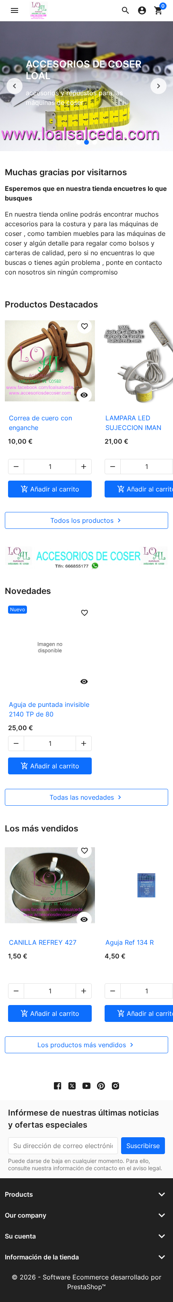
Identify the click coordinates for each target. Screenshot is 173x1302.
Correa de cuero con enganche (40, 423)
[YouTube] (86, 1086)
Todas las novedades (86, 797)
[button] (125, 10)
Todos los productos (86, 520)
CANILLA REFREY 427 (42, 942)
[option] (86, 86)
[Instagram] (115, 1086)
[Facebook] (57, 1086)
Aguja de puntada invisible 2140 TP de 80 (49, 709)
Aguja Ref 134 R (129, 942)
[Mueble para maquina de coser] (94, 142)
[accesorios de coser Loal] (86, 142)
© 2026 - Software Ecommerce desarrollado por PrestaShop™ (86, 1282)
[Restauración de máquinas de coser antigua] (78, 142)
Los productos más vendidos (86, 1045)
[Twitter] (72, 1086)
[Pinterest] (101, 1086)
